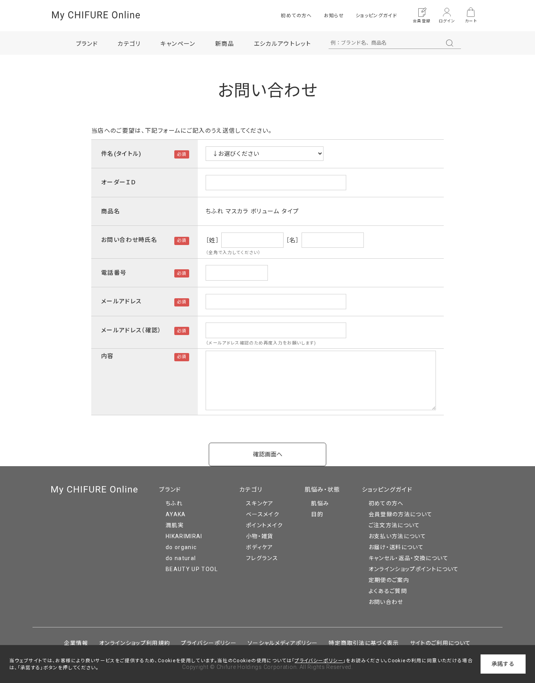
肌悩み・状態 (322, 489)
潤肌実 (175, 525)
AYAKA (176, 514)
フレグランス (262, 558)
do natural (181, 558)
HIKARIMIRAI (184, 536)
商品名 (110, 211)
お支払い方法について (398, 536)
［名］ (293, 239)
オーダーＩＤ (118, 182)
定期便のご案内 (389, 580)
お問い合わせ (386, 602)
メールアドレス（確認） (131, 330)
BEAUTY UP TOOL (192, 569)
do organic (181, 547)
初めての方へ (296, 15)
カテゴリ (250, 489)
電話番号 (114, 272)
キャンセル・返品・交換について (408, 558)
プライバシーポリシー (209, 643)
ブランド (170, 489)
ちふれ (174, 503)
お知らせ (334, 15)
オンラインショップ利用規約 (134, 643)
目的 (317, 514)
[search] (449, 43)
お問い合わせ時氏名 (129, 239)
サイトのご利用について (440, 643)
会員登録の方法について (401, 514)
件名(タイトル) (121, 153)
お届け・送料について (396, 547)
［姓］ (212, 239)
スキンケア (260, 503)
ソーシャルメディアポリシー (283, 643)
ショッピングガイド (376, 15)
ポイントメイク (264, 525)
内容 (107, 356)
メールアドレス (121, 301)
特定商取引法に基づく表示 (364, 643)
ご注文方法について (394, 525)
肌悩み (320, 503)
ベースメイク (262, 514)
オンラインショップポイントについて (414, 569)
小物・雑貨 (259, 536)
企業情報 (76, 643)
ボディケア (259, 547)
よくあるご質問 (388, 591)
